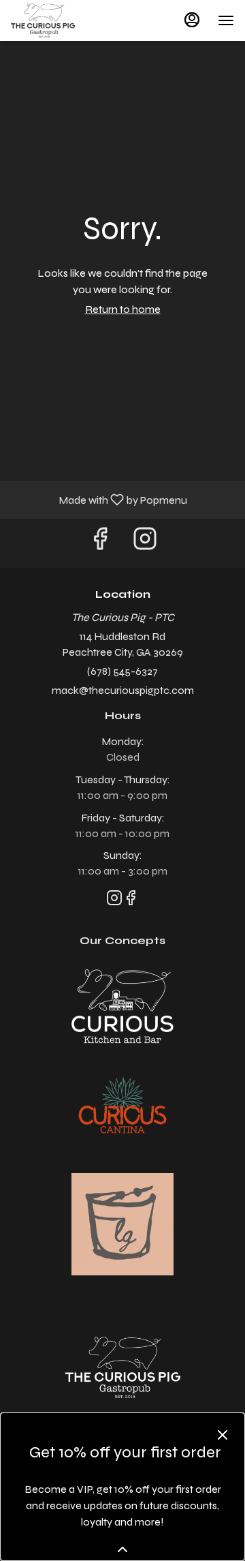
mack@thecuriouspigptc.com (123, 690)
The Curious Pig (122, 1367)
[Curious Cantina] (122, 1107)
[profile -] (192, 20)
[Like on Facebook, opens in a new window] (100, 543)
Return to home (123, 309)
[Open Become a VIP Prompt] (122, 1549)
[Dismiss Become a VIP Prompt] (222, 1435)
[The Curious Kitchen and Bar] (122, 1005)
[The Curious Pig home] (72, 20)
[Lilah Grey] (122, 1223)
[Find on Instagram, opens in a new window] (145, 543)
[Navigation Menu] (226, 20)
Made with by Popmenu (98, 499)
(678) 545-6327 (122, 671)
